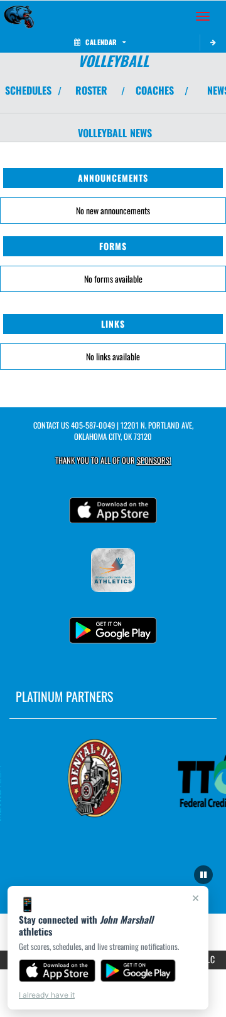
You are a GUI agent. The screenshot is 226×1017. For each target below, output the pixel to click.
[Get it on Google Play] (138, 970)
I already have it (47, 994)
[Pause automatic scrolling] (203, 874)
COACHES (155, 90)
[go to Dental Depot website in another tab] (93, 778)
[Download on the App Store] (57, 970)
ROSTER (91, 90)
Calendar (101, 42)
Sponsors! (154, 460)
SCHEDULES (28, 90)
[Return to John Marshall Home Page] (19, 16)
